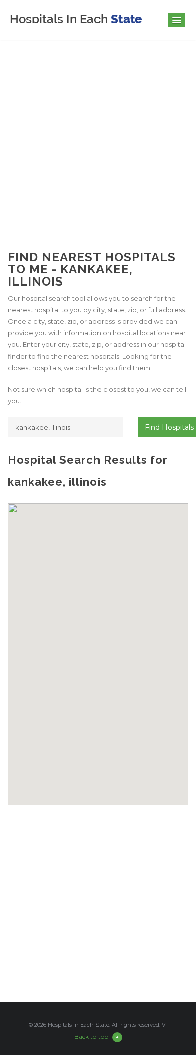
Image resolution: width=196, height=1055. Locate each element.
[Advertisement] (98, 138)
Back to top (91, 1036)
